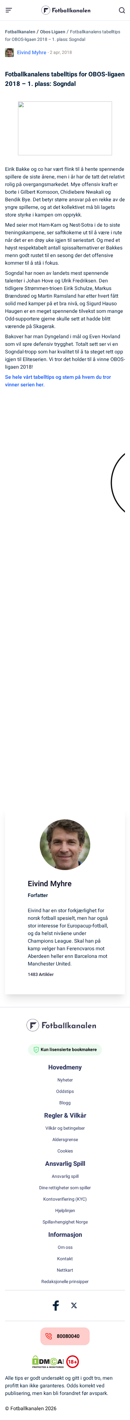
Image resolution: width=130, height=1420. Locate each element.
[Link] (56, 1306)
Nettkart (65, 1270)
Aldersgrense (65, 1140)
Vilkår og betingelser (65, 1128)
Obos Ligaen (52, 32)
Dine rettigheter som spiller (65, 1188)
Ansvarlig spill (65, 1176)
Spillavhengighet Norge (65, 1222)
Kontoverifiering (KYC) (65, 1199)
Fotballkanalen (20, 32)
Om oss (65, 1247)
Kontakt (65, 1259)
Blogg (65, 1103)
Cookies (65, 1151)
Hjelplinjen (65, 1211)
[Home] (65, 1025)
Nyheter (65, 1080)
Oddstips (65, 1091)
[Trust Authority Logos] (82, 1361)
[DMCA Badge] (48, 1361)
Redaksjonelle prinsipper (65, 1282)
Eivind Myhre (31, 52)
